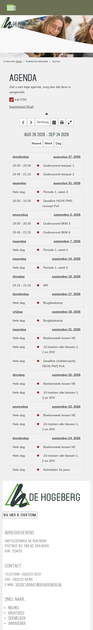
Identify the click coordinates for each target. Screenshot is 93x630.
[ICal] (30, 106)
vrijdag (18, 311)
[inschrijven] (17, 106)
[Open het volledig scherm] (69, 122)
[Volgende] (31, 122)
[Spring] (54, 122)
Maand (36, 143)
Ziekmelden (16, 618)
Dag (58, 143)
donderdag (21, 156)
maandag (19, 183)
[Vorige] (23, 122)
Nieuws (13, 607)
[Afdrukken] (62, 122)
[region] (46, 36)
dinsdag (19, 276)
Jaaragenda (17, 623)
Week (48, 143)
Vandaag (43, 122)
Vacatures (16, 613)
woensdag (20, 214)
